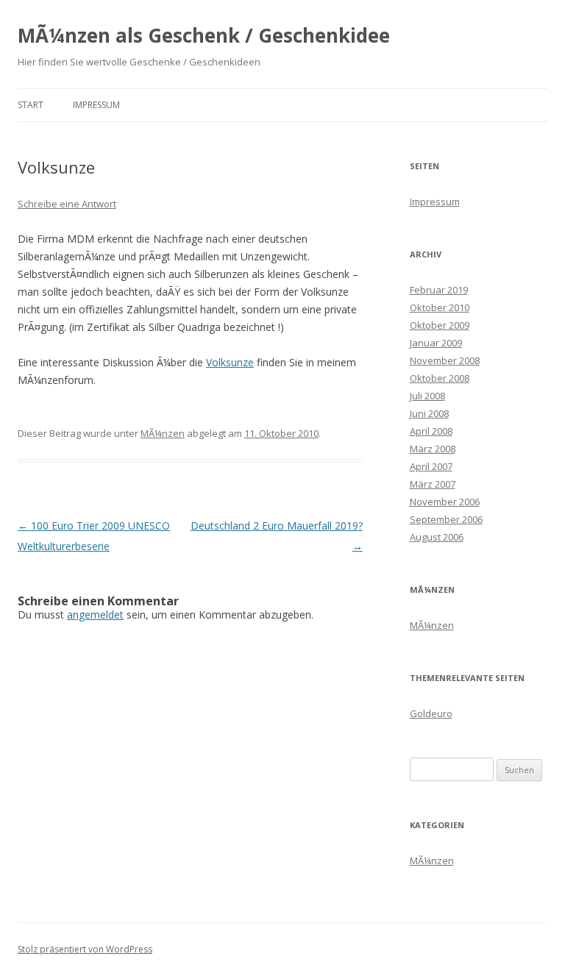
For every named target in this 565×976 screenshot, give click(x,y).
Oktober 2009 (439, 325)
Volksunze (230, 362)
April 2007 (431, 466)
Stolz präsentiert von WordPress (85, 949)
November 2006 (445, 501)
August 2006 (436, 537)
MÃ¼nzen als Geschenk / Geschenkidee (204, 35)
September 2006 (446, 519)
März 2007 (432, 484)
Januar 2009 (436, 342)
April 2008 (431, 431)
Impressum (96, 105)
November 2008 (445, 360)
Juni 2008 (429, 413)
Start (30, 105)
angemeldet (95, 614)
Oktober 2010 (439, 307)
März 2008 (432, 448)
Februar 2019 (439, 289)
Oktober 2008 (439, 378)
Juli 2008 (427, 395)
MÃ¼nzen (163, 433)
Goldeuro (431, 713)
